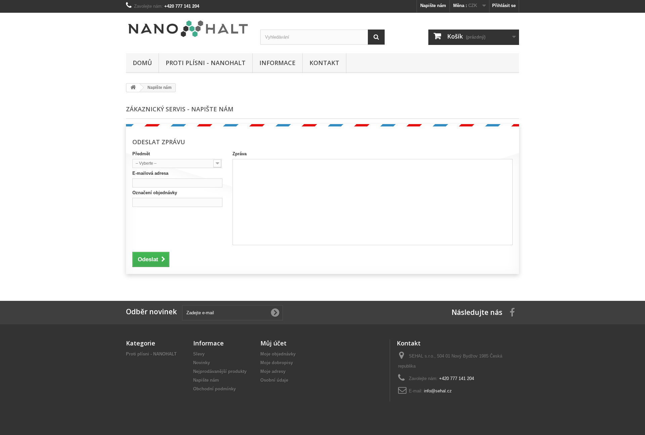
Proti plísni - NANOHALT (206, 63)
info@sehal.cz (438, 390)
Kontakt (324, 63)
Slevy (199, 354)
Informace (277, 63)
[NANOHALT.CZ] (188, 29)
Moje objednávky (278, 354)
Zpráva (239, 153)
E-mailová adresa (150, 173)
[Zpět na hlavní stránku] (133, 88)
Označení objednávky (154, 192)
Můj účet (273, 343)
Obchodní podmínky (214, 388)
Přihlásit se (504, 5)
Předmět (141, 153)
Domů (142, 63)
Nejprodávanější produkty (220, 371)
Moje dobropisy (276, 362)
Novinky (201, 362)
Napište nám (433, 5)
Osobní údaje (274, 380)
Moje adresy (273, 371)
